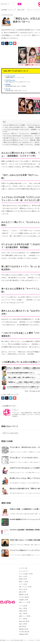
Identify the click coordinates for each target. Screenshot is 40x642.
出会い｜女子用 (23, 576)
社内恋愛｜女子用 (23, 599)
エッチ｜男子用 (23, 605)
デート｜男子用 (23, 618)
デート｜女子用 (23, 584)
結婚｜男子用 (22, 626)
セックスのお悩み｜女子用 (25, 573)
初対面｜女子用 (23, 579)
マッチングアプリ (23, 571)
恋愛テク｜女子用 (23, 581)
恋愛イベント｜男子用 (24, 616)
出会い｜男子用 (23, 608)
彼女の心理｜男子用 (24, 621)
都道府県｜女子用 (23, 594)
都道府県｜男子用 (23, 629)
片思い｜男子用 (23, 613)
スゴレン (15, 410)
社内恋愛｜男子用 (23, 634)
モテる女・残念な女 (24, 597)
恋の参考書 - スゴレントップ (8, 9)
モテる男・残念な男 (24, 631)
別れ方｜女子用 (23, 589)
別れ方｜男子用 (23, 624)
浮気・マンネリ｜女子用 (25, 586)
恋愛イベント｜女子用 (24, 602)
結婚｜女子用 (21, 9)
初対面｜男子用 (23, 611)
